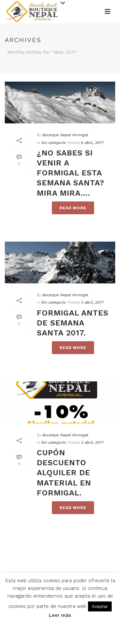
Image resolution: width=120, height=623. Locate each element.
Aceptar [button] (100, 606)
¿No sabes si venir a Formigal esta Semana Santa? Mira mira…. (70, 173)
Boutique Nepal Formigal (65, 135)
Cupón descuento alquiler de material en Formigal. (64, 472)
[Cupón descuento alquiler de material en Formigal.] (60, 402)
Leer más (60, 615)
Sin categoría (53, 142)
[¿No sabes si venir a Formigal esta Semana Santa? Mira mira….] (60, 102)
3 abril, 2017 (92, 302)
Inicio (58, 69)
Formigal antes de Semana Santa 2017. (72, 322)
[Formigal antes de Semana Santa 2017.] (60, 262)
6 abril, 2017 (92, 142)
